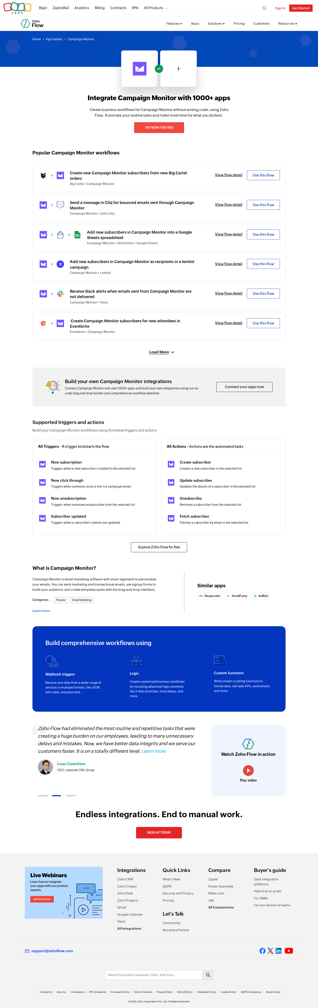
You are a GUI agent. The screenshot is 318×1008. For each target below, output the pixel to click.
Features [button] (172, 23)
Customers (261, 23)
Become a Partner (176, 930)
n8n (211, 900)
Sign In (280, 8)
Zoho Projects (127, 900)
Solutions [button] (215, 23)
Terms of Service (143, 992)
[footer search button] (208, 974)
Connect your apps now (244, 387)
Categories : (41, 600)
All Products (153, 8)
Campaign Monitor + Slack (89, 302)
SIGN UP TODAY (159, 832)
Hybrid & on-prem (267, 891)
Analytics (81, 8)
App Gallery (54, 39)
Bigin (43, 8)
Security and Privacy (178, 893)
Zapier (213, 879)
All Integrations (129, 928)
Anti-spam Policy (120, 992)
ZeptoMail (61, 8)
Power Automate (220, 886)
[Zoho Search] (264, 8)
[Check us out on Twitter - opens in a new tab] (271, 951)
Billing (100, 8)
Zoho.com (17, 8)
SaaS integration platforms (266, 881)
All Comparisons (221, 907)
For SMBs (261, 898)
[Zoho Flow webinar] (64, 893)
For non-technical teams (272, 905)
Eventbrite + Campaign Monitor (92, 332)
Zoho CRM (125, 879)
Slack (121, 921)
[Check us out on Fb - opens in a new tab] (262, 951)
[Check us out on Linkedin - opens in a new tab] (279, 951)
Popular (60, 600)
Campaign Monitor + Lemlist (90, 272)
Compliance (78, 992)
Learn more (41, 611)
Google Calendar (130, 914)
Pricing (239, 23)
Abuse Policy (273, 992)
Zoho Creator (127, 886)
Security (61, 992)
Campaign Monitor (81, 39)
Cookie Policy (228, 992)
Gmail (121, 907)
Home (36, 39)
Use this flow (263, 175)
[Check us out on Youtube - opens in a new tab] (289, 951)
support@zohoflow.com (52, 951)
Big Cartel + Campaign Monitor (92, 184)
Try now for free (159, 127)
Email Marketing (82, 600)
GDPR (167, 886)
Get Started (301, 8)
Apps (195, 23)
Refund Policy (185, 992)
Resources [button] (286, 23)
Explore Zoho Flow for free (159, 547)
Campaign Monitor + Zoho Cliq (92, 213)
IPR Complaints (97, 992)
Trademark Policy (206, 992)
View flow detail (229, 175)
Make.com (216, 893)
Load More (159, 352)
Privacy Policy (164, 992)
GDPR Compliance (251, 992)
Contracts (118, 8)
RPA (135, 8)
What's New (171, 879)
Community (172, 923)
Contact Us (46, 992)
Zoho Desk (125, 893)
